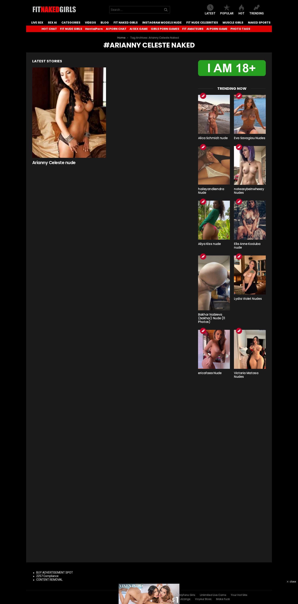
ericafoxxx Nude (209, 373)
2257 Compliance (47, 576)
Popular (227, 13)
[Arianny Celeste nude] (69, 112)
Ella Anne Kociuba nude (247, 246)
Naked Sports (259, 23)
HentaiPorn (94, 29)
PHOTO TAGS (240, 29)
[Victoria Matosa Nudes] (250, 349)
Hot (241, 13)
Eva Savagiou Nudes (249, 138)
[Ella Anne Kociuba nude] (250, 220)
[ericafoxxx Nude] (214, 349)
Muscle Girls (233, 23)
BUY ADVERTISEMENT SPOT (54, 572)
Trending (256, 13)
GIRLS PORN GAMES (165, 29)
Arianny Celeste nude (54, 163)
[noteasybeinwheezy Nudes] (250, 165)
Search (166, 10)
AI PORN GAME (216, 29)
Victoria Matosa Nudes (246, 375)
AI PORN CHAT (116, 29)
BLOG (105, 23)
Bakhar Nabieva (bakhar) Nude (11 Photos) (211, 318)
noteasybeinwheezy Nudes (249, 191)
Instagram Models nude (162, 23)
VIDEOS (90, 23)
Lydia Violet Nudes (248, 299)
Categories (70, 23)
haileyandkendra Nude (211, 191)
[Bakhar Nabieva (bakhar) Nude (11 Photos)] (214, 282)
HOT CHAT (49, 29)
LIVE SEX (37, 23)
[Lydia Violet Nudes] (250, 274)
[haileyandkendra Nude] (214, 165)
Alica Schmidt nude (212, 138)
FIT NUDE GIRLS (71, 29)
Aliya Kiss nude (209, 244)
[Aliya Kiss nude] (214, 220)
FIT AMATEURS (192, 29)
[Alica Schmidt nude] (214, 114)
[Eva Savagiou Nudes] (250, 114)
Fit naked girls (126, 23)
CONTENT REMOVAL (49, 579)
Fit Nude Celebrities (202, 23)
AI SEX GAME (139, 29)
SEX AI (52, 23)
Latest (210, 13)
